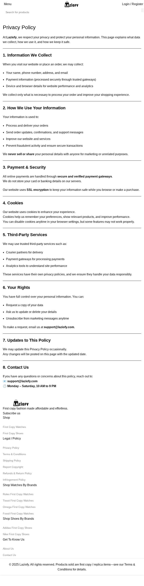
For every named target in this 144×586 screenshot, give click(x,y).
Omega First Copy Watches (19, 506)
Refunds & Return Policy (17, 473)
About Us (8, 548)
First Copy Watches (14, 426)
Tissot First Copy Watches (18, 500)
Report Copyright (13, 466)
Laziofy (24, 564)
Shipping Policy (12, 460)
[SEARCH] (142, 10)
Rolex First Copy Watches (18, 494)
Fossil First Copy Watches (18, 513)
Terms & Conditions (14, 454)
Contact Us (9, 555)
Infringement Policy (14, 479)
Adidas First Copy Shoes (17, 527)
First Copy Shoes (13, 433)
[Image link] (21, 402)
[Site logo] (72, 3)
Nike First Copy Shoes (16, 534)
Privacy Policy (11, 447)
